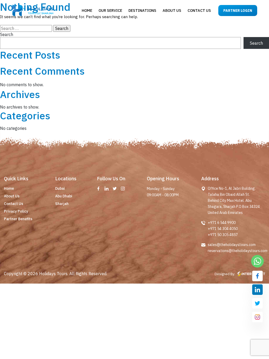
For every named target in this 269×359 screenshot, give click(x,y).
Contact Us (13, 203)
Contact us (199, 10)
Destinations (142, 10)
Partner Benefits (18, 219)
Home (87, 10)
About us (172, 10)
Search (6, 34)
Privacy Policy (16, 211)
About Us (11, 196)
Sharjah (62, 203)
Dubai (60, 188)
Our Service (110, 10)
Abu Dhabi (63, 196)
